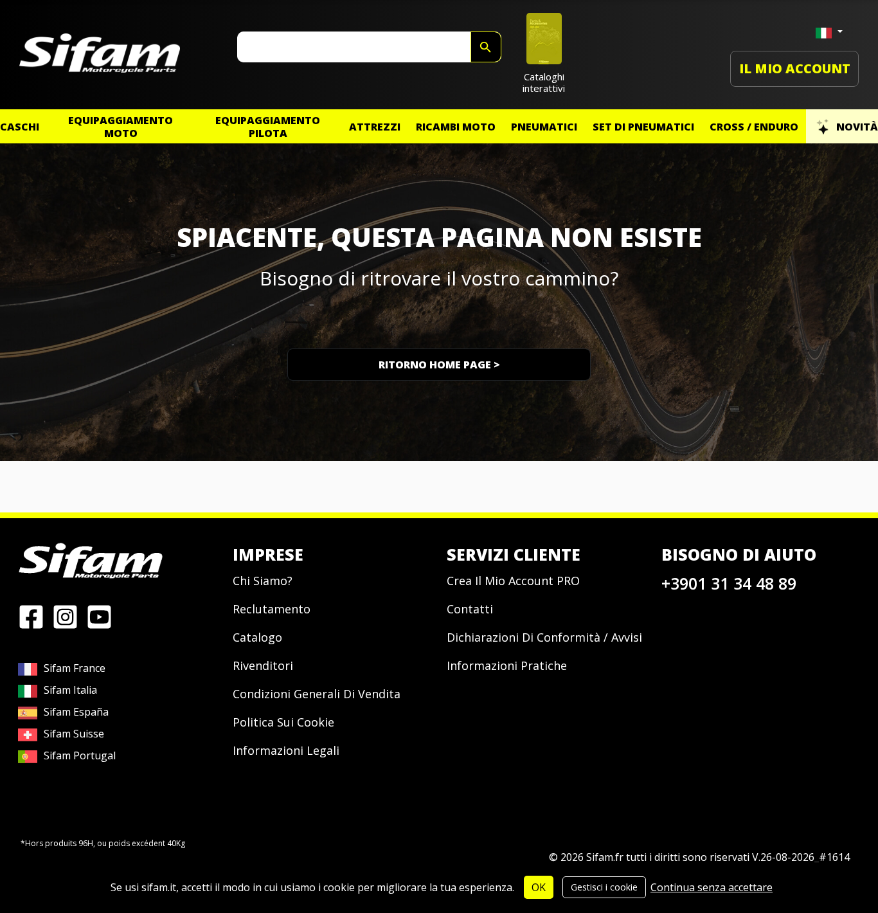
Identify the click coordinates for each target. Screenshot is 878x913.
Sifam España (76, 712)
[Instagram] (65, 616)
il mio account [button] (794, 68)
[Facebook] (31, 616)
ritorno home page (439, 364)
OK (539, 887)
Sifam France (74, 668)
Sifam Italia (70, 690)
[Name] (485, 47)
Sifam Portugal (80, 755)
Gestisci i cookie (604, 887)
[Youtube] (99, 616)
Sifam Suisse (74, 734)
